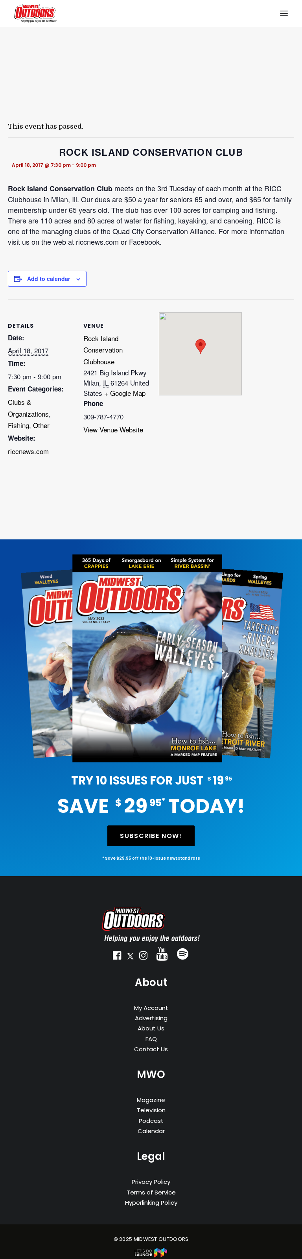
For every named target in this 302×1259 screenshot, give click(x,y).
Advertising (151, 1018)
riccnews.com (28, 451)
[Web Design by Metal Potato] (151, 1255)
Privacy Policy (151, 1182)
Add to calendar (48, 278)
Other (41, 425)
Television (151, 1110)
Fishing (18, 425)
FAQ (151, 1039)
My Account (151, 1008)
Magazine (151, 1100)
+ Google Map (124, 393)
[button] (117, 957)
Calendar (151, 1131)
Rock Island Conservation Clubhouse (103, 350)
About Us (151, 1028)
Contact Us (151, 1049)
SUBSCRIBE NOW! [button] (151, 835)
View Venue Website (113, 429)
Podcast (151, 1121)
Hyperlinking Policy (151, 1202)
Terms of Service (151, 1192)
